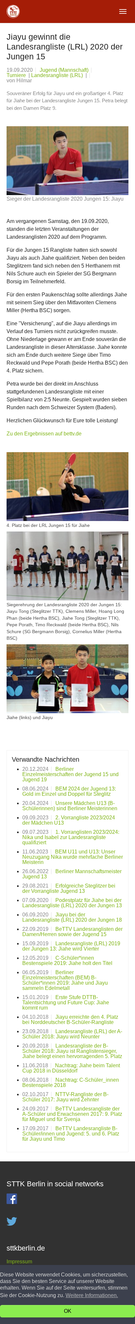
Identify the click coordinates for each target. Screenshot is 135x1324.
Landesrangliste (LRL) (57, 75)
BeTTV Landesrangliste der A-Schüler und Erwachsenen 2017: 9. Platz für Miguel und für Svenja (72, 1114)
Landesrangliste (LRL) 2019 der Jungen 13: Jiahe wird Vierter (71, 946)
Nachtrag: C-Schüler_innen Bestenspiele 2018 (70, 1082)
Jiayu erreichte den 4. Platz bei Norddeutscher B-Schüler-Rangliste (70, 1019)
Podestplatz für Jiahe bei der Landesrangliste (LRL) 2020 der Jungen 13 (72, 902)
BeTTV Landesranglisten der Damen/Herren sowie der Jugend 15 (72, 931)
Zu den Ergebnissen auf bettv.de (44, 433)
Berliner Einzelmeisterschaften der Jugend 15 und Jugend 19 (70, 774)
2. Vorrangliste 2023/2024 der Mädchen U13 (68, 820)
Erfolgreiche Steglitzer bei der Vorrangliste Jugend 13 (68, 888)
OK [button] (67, 1311)
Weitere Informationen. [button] (92, 1295)
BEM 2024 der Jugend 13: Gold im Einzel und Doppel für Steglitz (69, 791)
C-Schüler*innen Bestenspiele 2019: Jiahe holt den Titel (67, 960)
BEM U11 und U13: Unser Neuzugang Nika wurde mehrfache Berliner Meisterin (72, 857)
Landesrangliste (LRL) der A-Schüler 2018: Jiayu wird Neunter (72, 1034)
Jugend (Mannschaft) (64, 70)
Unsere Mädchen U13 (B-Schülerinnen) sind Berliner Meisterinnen (69, 805)
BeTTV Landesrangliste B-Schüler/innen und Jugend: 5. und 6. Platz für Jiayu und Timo (70, 1134)
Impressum (19, 1261)
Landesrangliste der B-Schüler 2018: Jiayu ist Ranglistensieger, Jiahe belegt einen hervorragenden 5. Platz (72, 1051)
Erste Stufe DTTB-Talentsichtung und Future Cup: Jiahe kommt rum (65, 1002)
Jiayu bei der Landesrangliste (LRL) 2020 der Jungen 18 (72, 917)
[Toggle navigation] (122, 11)
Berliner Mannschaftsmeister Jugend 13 (72, 874)
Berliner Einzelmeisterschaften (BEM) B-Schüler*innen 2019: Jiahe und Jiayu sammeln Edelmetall (65, 980)
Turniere (17, 75)
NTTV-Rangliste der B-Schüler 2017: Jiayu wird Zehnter (65, 1097)
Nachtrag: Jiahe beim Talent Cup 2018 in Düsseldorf (71, 1068)
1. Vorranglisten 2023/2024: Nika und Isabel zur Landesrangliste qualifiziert (70, 837)
